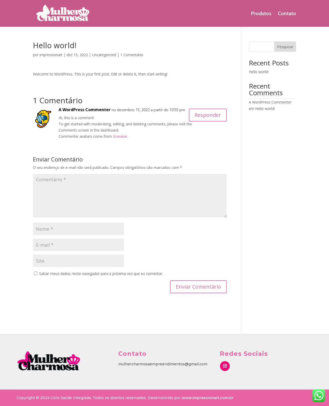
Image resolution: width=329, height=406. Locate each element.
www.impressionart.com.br (207, 397)
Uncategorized (104, 54)
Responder (208, 114)
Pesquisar (285, 46)
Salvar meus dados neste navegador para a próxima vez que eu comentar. (101, 273)
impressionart (51, 54)
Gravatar (120, 136)
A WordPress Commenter (85, 110)
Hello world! (258, 71)
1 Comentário (131, 54)
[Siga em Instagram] (225, 366)
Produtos (261, 14)
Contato (287, 14)
